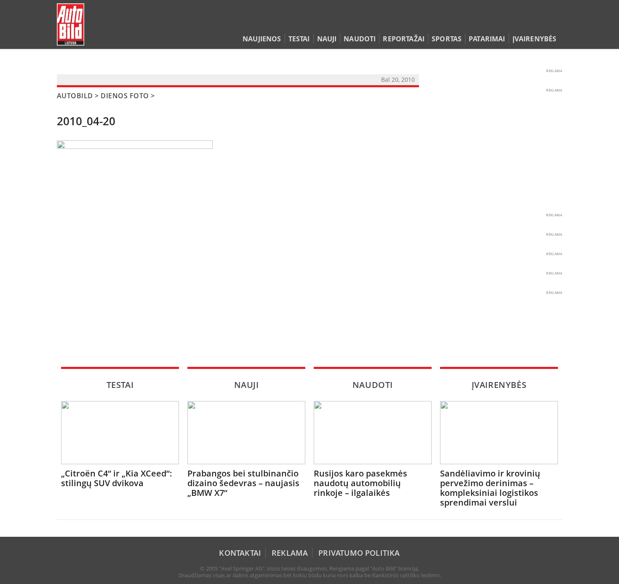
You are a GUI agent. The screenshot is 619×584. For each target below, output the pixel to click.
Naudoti (360, 38)
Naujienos (262, 38)
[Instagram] (556, 23)
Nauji (327, 38)
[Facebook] (544, 23)
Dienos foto (125, 95)
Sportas (447, 38)
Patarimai (487, 38)
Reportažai (403, 38)
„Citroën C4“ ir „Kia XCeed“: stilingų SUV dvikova (116, 478)
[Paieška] (518, 23)
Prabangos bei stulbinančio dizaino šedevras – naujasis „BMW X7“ (243, 483)
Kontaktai (240, 553)
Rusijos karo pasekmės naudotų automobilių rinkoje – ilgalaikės (360, 483)
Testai (299, 38)
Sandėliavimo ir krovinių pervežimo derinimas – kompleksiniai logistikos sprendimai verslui (490, 487)
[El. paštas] (531, 23)
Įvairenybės (534, 38)
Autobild (75, 95)
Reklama (290, 553)
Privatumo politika (359, 553)
